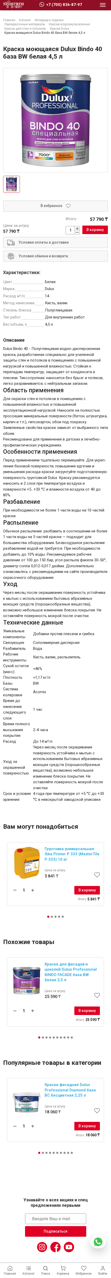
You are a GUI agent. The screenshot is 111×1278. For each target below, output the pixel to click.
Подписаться (55, 1231)
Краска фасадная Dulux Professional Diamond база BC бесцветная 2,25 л (70, 1090)
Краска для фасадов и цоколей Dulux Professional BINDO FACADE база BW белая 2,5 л (71, 972)
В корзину (95, 230)
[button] (48, 917)
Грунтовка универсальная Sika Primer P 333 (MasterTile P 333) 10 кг (72, 854)
